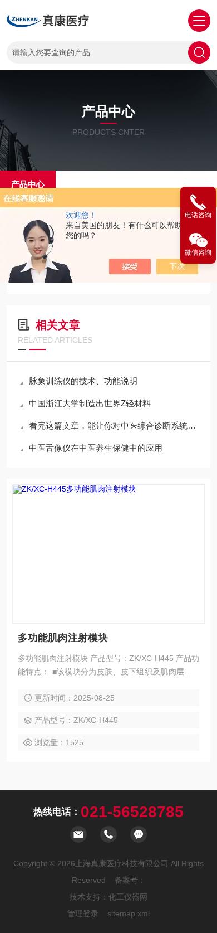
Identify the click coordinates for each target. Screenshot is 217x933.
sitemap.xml (128, 913)
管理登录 (82, 913)
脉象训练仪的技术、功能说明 (83, 381)
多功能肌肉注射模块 (63, 637)
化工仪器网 (127, 896)
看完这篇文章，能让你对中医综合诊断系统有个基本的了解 (114, 425)
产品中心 (28, 184)
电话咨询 (198, 215)
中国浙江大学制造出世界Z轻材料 (90, 403)
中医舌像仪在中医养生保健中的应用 (95, 448)
